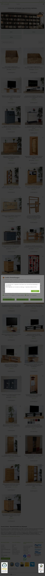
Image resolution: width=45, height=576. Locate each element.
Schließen (35, 291)
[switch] (41, 571)
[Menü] (43, 564)
